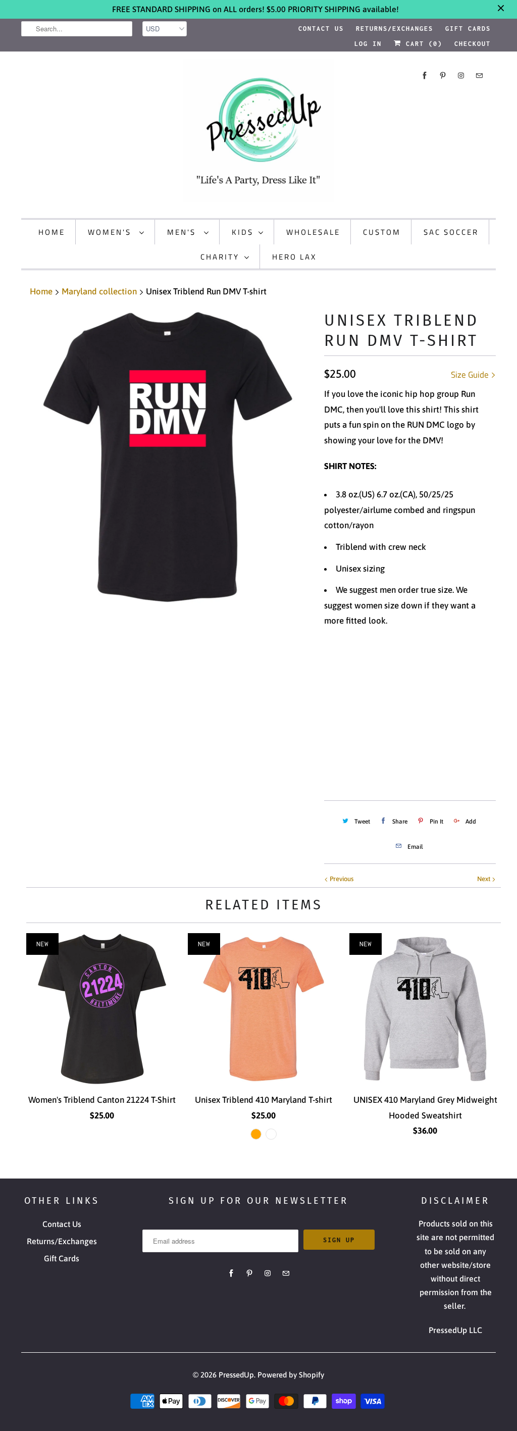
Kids (242, 232)
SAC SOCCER (451, 232)
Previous (340, 879)
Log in (368, 43)
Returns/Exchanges (394, 28)
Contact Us (321, 28)
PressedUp (236, 1374)
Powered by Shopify (290, 1374)
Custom (382, 232)
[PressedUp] (258, 134)
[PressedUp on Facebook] (424, 75)
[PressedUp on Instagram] (461, 75)
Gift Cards (468, 28)
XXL (336, 722)
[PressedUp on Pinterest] (442, 75)
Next (484, 879)
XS (336, 700)
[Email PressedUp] (479, 75)
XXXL (366, 722)
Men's (183, 232)
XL (451, 700)
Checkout (472, 43)
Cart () (421, 43)
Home (51, 232)
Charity (219, 257)
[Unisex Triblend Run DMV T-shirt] (167, 457)
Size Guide (471, 374)
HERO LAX (294, 257)
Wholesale (313, 232)
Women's (111, 232)
